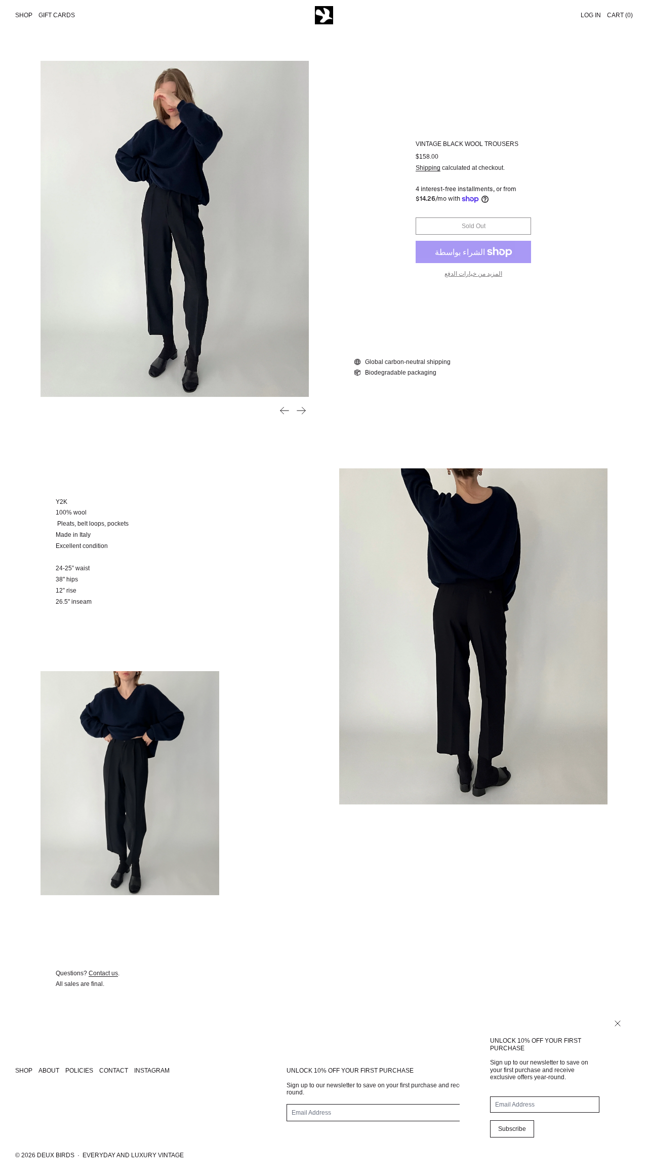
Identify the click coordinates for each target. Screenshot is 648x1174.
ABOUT (48, 1070)
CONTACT (113, 1070)
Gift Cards (56, 15)
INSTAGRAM (152, 1070)
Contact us (103, 973)
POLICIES (79, 1070)
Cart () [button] (620, 15)
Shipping (428, 167)
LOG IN (591, 15)
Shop (23, 15)
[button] (174, 229)
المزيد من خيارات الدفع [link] (473, 273)
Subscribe (512, 1128)
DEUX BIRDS (55, 1155)
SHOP (23, 1070)
